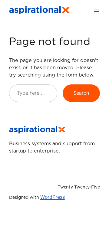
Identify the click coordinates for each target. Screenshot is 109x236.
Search (81, 93)
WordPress (52, 197)
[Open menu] (96, 10)
